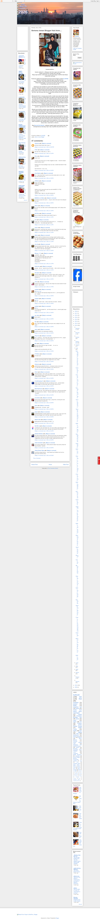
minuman (77, 756)
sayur (74, 720)
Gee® (36, 405)
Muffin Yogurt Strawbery (77, 528)
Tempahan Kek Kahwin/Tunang (77, 745)
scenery (74, 778)
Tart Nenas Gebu (80, 808)
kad (79, 774)
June (77, 662)
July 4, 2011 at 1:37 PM (48, 286)
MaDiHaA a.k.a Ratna (39, 198)
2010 (76, 685)
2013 (76, 321)
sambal (75, 760)
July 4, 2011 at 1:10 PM (48, 210)
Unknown (37, 143)
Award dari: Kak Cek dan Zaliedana (77, 464)
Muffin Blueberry (77, 754)
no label (75, 770)
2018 (76, 311)
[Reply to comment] (46, 143)
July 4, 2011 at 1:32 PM (48, 279)
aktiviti (36, 137)
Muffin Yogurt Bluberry (77, 428)
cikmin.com (76, 876)
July (77, 348)
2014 (76, 319)
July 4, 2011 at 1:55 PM (48, 319)
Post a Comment (36, 458)
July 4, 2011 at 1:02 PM (48, 170)
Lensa (78, 772)
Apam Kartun (76, 764)
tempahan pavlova (76, 780)
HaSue (36, 205)
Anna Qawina (38, 173)
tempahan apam (76, 763)
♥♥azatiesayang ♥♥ (39, 381)
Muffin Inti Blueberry (77, 486)
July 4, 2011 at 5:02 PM (48, 440)
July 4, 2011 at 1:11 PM (48, 217)
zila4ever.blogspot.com (22, 157)
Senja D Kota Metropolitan (77, 610)
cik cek (36, 244)
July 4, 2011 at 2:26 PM (48, 361)
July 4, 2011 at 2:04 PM (48, 333)
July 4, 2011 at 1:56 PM (48, 326)
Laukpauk (75, 753)
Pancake (75, 741)
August (77, 344)
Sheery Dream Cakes (39, 450)
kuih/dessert (76, 735)
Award (80, 714)
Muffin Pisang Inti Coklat (77, 592)
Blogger (57, 918)
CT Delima (37, 353)
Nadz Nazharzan (38, 388)
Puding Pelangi (77, 370)
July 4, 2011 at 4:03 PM (48, 416)
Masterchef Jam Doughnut (77, 540)
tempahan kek (77, 707)
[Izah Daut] (77, 280)
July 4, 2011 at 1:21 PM (48, 263)
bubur (79, 768)
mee (74, 737)
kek (80, 697)
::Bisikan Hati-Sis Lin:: (77, 856)
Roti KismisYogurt (77, 494)
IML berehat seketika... (77, 570)
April (77, 669)
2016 (76, 315)
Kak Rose (37, 213)
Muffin (75, 705)
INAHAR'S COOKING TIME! (21, 172)
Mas (36, 343)
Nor (35, 321)
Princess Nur (38, 291)
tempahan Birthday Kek (77, 716)
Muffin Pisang (76, 736)
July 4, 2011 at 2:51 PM (48, 395)
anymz (36, 227)
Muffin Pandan (76, 765)
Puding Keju (77, 634)
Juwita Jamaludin (39, 442)
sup (81, 760)
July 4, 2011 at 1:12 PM (48, 232)
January (77, 681)
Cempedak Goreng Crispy (77, 380)
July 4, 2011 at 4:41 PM (48, 431)
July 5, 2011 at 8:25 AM (48, 455)
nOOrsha (37, 180)
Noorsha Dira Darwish (39, 125)
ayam (77, 708)
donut (77, 719)
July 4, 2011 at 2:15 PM (48, 351)
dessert (75, 704)
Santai (74, 767)
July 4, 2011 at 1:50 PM (48, 312)
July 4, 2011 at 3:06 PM (48, 409)
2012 (76, 323)
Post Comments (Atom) (53, 468)
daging (80, 732)
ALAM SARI (21, 97)
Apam (74, 722)
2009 (76, 687)
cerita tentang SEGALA (77, 869)
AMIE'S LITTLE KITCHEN (21, 72)
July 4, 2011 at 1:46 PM (48, 295)
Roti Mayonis (77, 601)
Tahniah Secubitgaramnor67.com (77, 415)
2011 (76, 325)
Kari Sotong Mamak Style (77, 392)
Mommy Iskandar (76, 898)
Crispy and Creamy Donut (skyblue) (77, 624)
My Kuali (21, 86)
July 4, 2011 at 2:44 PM (48, 386)
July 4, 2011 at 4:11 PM (48, 423)
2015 (76, 317)
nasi (80, 730)
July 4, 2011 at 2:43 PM (48, 378)
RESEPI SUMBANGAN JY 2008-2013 (22, 126)
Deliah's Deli (37, 419)
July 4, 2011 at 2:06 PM (48, 340)
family (75, 730)
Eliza (36, 156)
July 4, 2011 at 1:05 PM (48, 178)
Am (81, 722)
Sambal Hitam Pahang (77, 437)
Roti (80, 699)
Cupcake (80, 770)
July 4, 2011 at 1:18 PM (48, 250)
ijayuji (36, 411)
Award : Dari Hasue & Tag (77, 581)
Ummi (36, 372)
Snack (79, 767)
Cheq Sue (37, 335)
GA (75, 772)
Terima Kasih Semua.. (77, 403)
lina (35, 219)
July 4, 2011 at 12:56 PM (48, 147)
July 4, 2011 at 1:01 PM (48, 153)
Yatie (36, 281)
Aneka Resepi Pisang (77, 725)
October (77, 337)
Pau (77, 762)
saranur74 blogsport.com (22, 57)
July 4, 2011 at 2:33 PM (48, 369)
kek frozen (75, 775)
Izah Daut (75, 268)
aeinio (36, 329)
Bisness (75, 758)
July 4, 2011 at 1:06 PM (48, 195)
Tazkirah (76, 773)
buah (79, 769)
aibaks (75, 888)
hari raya (76, 774)
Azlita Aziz (37, 266)
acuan (81, 773)
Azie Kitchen (22, 111)
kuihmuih (76, 695)
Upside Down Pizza (77, 550)
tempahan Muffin (76, 779)
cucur (74, 752)
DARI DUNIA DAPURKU (22, 186)
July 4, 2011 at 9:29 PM (48, 447)
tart (79, 778)
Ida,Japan (37, 272)
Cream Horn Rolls (77, 477)
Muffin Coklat (77, 452)
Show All (25, 200)
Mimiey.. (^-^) (38, 253)
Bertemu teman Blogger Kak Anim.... (77, 646)
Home (50, 464)
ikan (77, 733)
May (77, 666)
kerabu (80, 775)
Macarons (77, 556)
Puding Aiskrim (77, 502)
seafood (80, 737)
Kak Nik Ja (37, 426)
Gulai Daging (77, 445)
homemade (75, 759)
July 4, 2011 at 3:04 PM (48, 402)
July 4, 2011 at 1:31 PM (48, 270)
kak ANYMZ (65, 78)
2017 (76, 313)
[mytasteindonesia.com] (77, 63)
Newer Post (34, 464)
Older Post (66, 464)
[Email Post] (48, 135)
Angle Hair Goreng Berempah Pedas (77, 514)
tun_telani (37, 315)
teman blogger (41, 137)
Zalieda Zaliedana (39, 433)
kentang (75, 769)
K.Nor (36, 149)
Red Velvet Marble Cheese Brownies (77, 358)
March (77, 672)
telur (74, 768)
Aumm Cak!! (77, 561)
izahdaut (37, 289)
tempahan (76, 702)
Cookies (79, 723)
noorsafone (37, 397)
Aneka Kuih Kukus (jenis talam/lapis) (77, 711)
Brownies (75, 748)
